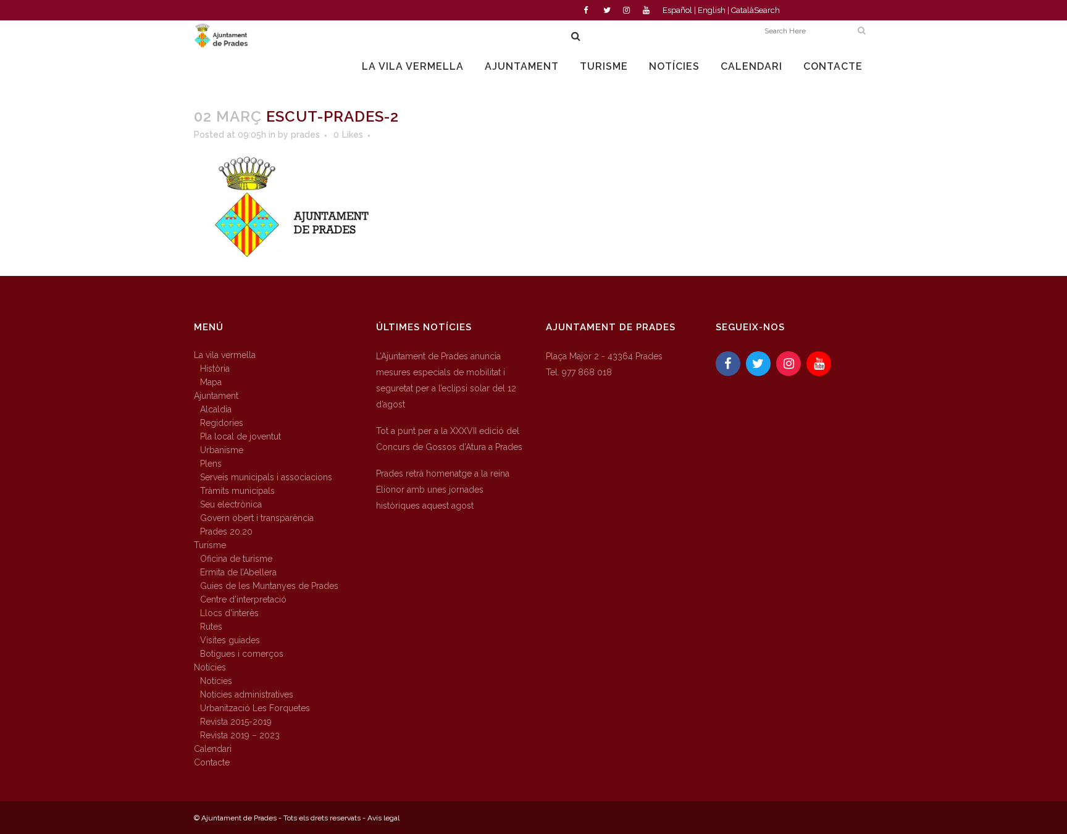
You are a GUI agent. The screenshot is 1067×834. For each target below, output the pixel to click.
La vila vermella (225, 355)
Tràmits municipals (237, 491)
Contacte (212, 762)
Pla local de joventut (240, 436)
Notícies (210, 667)
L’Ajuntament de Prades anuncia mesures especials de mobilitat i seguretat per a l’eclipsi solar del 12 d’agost (446, 380)
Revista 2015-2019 (236, 722)
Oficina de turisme (236, 559)
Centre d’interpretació (243, 599)
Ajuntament (216, 396)
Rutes (211, 627)
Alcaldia (216, 409)
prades (305, 135)
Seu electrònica (231, 504)
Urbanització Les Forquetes (255, 708)
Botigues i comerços (241, 654)
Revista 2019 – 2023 (240, 735)
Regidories (221, 423)
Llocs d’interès (229, 613)
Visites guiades (230, 640)
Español (677, 10)
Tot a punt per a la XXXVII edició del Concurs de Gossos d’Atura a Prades (449, 439)
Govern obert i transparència (257, 518)
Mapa (211, 382)
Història (215, 368)
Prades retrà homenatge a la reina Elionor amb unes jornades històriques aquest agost (442, 490)
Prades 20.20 (226, 531)
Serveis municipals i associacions (266, 477)
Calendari (213, 749)
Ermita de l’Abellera (238, 572)
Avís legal (383, 818)
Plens (211, 464)
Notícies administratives (246, 694)
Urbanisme (221, 450)
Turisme (210, 545)
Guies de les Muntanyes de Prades (269, 586)
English (712, 10)
